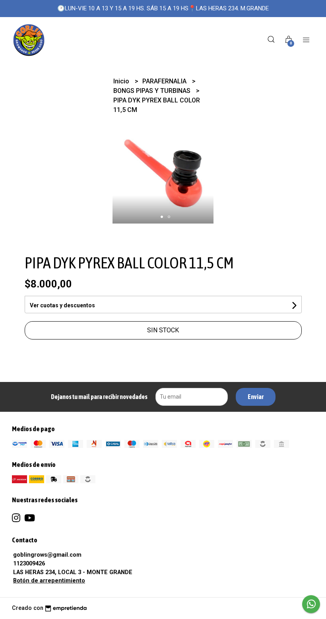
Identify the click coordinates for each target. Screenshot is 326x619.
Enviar (256, 396)
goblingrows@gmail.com (47, 555)
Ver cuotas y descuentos (62, 305)
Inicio (122, 81)
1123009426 (29, 563)
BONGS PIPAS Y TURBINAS (152, 90)
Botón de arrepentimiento (49, 580)
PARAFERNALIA (165, 81)
